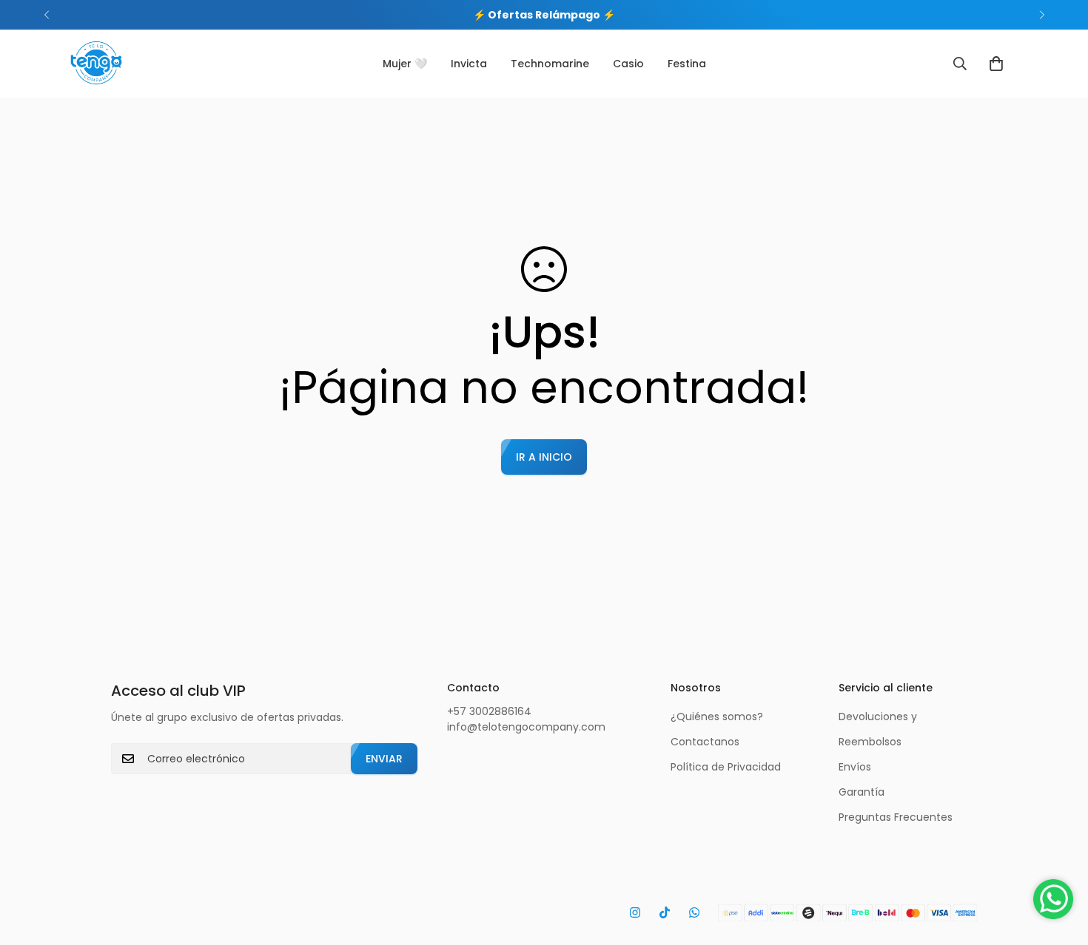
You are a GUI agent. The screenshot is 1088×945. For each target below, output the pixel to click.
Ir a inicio (544, 457)
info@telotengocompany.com (526, 726)
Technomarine (550, 63)
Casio (628, 63)
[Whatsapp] (694, 912)
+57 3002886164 (489, 711)
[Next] (1041, 15)
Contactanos (705, 741)
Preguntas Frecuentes (896, 817)
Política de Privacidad (726, 766)
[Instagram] (635, 912)
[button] (996, 64)
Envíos (855, 766)
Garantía (861, 792)
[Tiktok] (665, 912)
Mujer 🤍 (405, 63)
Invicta (469, 63)
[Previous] (46, 15)
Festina (687, 63)
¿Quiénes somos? (717, 716)
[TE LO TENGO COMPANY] (96, 64)
